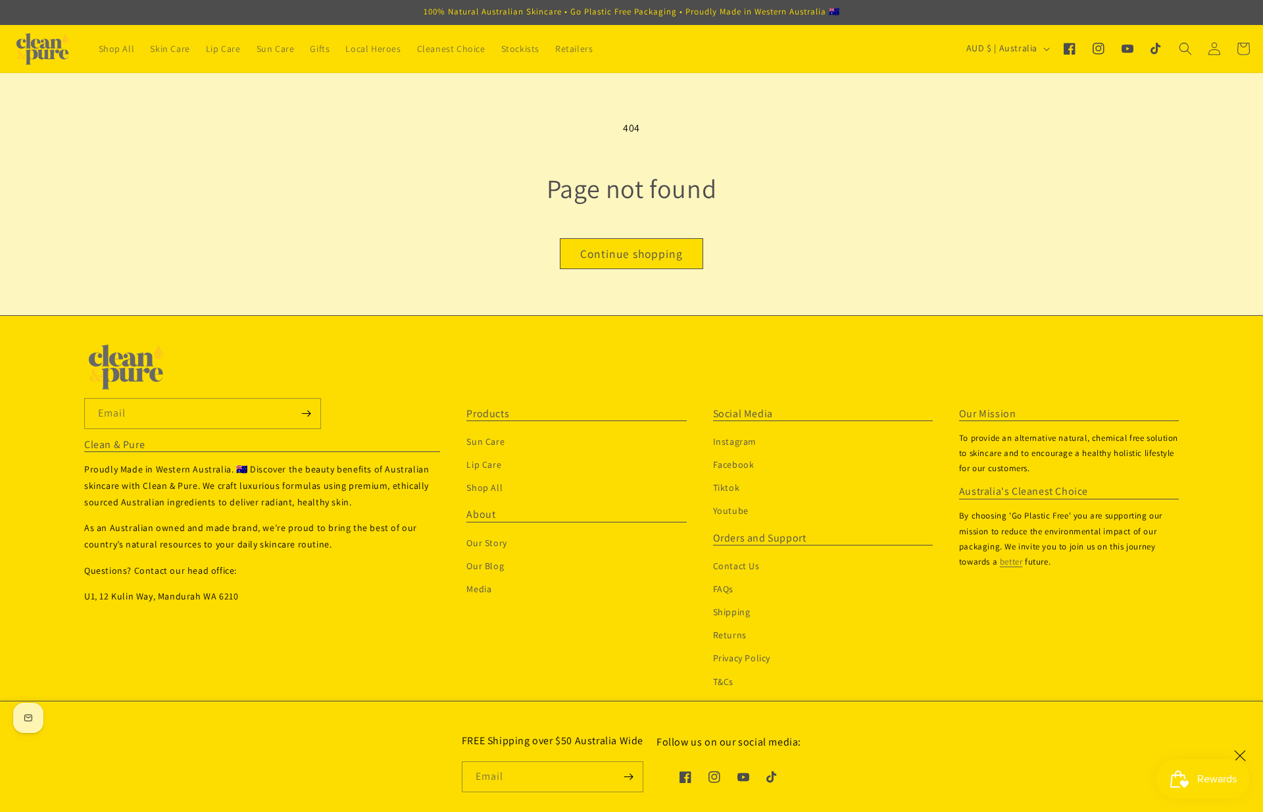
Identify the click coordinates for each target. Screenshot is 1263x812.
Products (487, 413)
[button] (1185, 48)
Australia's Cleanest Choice (1023, 491)
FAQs (723, 589)
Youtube (731, 511)
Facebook (734, 464)
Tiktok (726, 488)
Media (478, 589)
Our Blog (485, 566)
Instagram (734, 441)
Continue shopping (631, 253)
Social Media (743, 413)
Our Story (486, 543)
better (1011, 561)
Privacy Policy (741, 658)
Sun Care (485, 441)
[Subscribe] (628, 776)
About (480, 514)
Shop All (484, 488)
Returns (730, 635)
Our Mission (987, 413)
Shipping (732, 612)
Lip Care (483, 464)
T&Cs (723, 682)
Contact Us (736, 566)
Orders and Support (759, 538)
